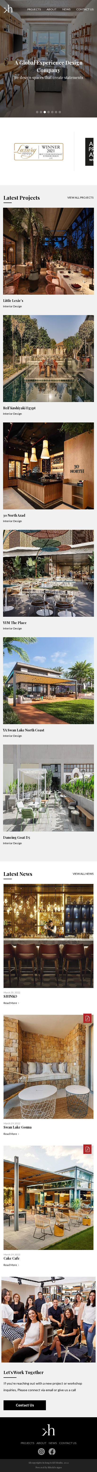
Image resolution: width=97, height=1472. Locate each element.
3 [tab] (45, 112)
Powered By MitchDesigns (49, 1467)
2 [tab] (41, 112)
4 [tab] (48, 112)
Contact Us (25, 1405)
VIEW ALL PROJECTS (80, 197)
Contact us (84, 9)
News (66, 9)
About (52, 9)
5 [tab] (52, 112)
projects (34, 9)
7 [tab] (60, 112)
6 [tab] (56, 112)
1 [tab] (37, 112)
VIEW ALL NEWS (83, 873)
